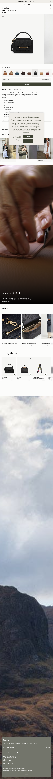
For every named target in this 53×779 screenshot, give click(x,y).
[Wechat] (12, 752)
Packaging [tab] (22, 89)
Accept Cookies (28, 141)
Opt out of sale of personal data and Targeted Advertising (17, 138)
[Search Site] (5, 4)
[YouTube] (8, 752)
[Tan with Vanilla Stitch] (5, 73)
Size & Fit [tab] (9, 89)
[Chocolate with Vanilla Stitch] (29, 73)
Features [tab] (4, 89)
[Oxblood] (47, 73)
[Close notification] (51, 1)
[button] (12, 10)
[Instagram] (6, 752)
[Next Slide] (52, 150)
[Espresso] (23, 73)
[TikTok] (14, 752)
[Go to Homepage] (26, 4)
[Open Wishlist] (47, 4)
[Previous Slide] (1, 150)
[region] (26, 129)
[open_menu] (2, 4)
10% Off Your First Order (25, 1)
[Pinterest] (10, 752)
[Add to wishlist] (51, 8)
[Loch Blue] (17, 73)
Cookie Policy (26, 132)
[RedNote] (17, 752)
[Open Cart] (50, 4)
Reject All (28, 136)
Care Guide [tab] (15, 89)
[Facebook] (3, 752)
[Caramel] (41, 73)
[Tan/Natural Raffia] (11, 73)
